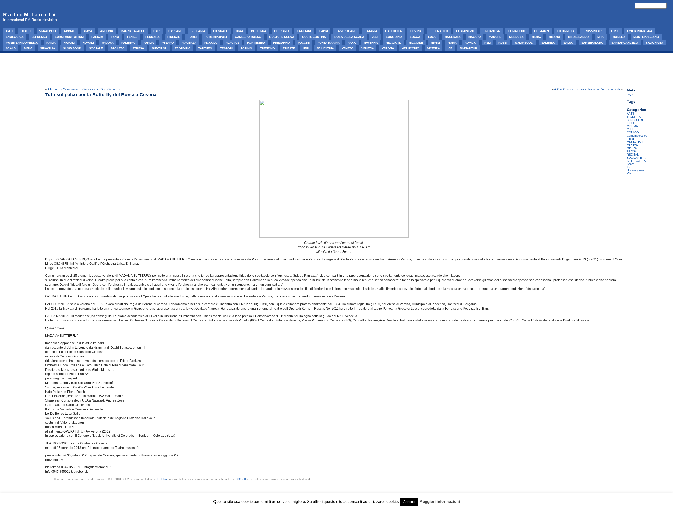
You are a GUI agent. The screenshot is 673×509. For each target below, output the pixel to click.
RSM (487, 42)
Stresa (138, 48)
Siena (28, 48)
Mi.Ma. (536, 36)
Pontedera (256, 42)
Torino (246, 48)
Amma (87, 31)
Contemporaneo (637, 135)
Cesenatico (439, 31)
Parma (149, 42)
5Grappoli (47, 31)
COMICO (633, 132)
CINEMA (632, 126)
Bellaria (198, 31)
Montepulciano (646, 36)
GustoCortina (314, 36)
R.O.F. (352, 42)
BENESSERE (635, 119)
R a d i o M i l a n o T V (29, 14)
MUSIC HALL (635, 141)
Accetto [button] (409, 502)
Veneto (348, 48)
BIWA (239, 31)
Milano (554, 36)
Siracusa (47, 48)
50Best (26, 31)
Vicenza (433, 48)
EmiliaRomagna (639, 31)
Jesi (375, 36)
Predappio (281, 42)
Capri (323, 31)
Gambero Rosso (248, 36)
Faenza (97, 36)
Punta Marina (329, 42)
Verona (388, 48)
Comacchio (517, 31)
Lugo (432, 36)
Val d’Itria (325, 48)
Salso (568, 42)
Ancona (106, 31)
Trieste (289, 48)
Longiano (394, 36)
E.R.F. (615, 31)
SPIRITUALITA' (636, 160)
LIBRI (630, 138)
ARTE (630, 113)
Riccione (416, 42)
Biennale (220, 31)
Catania (371, 31)
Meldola (516, 36)
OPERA (162, 478)
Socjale (96, 48)
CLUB (630, 129)
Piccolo (211, 42)
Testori (226, 48)
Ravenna (371, 42)
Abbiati (69, 31)
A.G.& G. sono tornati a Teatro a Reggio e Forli (587, 89)
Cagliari (304, 31)
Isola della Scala (349, 36)
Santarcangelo (624, 42)
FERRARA (152, 36)
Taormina (182, 48)
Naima (51, 42)
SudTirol (159, 48)
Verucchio (410, 48)
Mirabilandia (578, 36)
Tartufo (205, 48)
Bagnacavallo (133, 31)
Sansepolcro (592, 42)
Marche (495, 36)
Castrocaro (346, 31)
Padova (108, 42)
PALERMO (128, 42)
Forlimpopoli (216, 36)
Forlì (192, 36)
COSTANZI (541, 31)
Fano (115, 36)
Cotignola (566, 31)
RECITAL (633, 154)
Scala (11, 48)
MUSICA (632, 145)
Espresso (39, 36)
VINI (629, 173)
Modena (619, 36)
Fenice (132, 36)
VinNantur (468, 48)
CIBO (630, 123)
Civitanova (491, 31)
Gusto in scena (281, 36)
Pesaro (168, 42)
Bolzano (281, 31)
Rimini (435, 42)
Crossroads (593, 31)
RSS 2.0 (241, 478)
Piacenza (189, 42)
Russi (502, 42)
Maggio (474, 36)
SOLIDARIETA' (636, 157)
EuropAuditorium (69, 36)
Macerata (453, 36)
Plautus (232, 42)
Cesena (416, 31)
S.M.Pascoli (524, 42)
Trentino (267, 48)
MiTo (601, 36)
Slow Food (72, 48)
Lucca (415, 36)
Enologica (15, 36)
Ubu (306, 48)
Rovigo (470, 42)
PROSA (632, 151)
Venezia (367, 48)
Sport (630, 164)
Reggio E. (393, 42)
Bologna (258, 31)
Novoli (88, 42)
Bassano (175, 31)
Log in (630, 94)
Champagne (465, 31)
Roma (452, 42)
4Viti (9, 31)
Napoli (69, 42)
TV (628, 167)
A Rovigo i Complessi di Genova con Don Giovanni (84, 89)
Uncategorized (636, 170)
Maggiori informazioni (439, 501)
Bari (156, 31)
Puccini (304, 42)
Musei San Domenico (22, 42)
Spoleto (118, 48)
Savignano (654, 42)
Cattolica (393, 31)
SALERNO (548, 42)
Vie (450, 48)
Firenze (173, 36)
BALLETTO (634, 116)
